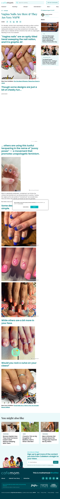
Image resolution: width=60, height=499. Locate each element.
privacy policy (50, 465)
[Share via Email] (20, 21)
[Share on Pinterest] (17, 21)
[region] (30, 205)
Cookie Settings (26, 206)
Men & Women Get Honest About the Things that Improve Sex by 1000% (49, 438)
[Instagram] (53, 478)
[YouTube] (57, 478)
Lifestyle (6, 10)
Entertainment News (47, 57)
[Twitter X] (46, 478)
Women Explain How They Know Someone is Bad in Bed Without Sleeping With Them (10, 439)
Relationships (5, 433)
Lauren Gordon (48, 14)
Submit (56, 462)
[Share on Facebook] (7, 21)
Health (24, 433)
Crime (44, 33)
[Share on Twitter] (10, 21)
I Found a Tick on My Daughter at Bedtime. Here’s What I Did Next (29, 438)
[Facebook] (43, 478)
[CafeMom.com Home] (7, 3)
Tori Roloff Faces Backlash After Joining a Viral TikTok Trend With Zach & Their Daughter (49, 62)
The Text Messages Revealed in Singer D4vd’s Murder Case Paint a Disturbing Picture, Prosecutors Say (49, 39)
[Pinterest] (50, 478)
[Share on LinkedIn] (13, 21)
